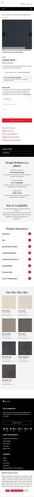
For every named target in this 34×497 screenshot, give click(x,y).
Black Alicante (7, 357)
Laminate (8, 14)
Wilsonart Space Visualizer (10, 438)
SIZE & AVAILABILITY (10, 134)
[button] (30, 34)
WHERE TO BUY (8, 130)
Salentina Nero (7, 380)
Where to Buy (6, 448)
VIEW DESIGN (6, 315)
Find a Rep (6, 446)
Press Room (6, 463)
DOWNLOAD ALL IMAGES (11, 140)
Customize (26, 490)
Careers (5, 460)
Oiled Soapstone (23, 357)
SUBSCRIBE (17, 423)
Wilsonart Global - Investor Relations (13, 468)
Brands (5, 458)
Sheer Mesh (6, 311)
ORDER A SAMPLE (17, 120)
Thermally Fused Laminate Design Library (20, 14)
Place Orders (6, 443)
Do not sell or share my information (17, 490)
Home (3, 14)
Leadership (6, 465)
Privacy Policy (28, 486)
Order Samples (7, 441)
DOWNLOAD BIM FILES (10, 137)
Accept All (7, 490)
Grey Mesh (21, 311)
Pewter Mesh (6, 334)
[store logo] (9, 3)
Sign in (22, 4)
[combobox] (17, 9)
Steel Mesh (21, 334)
